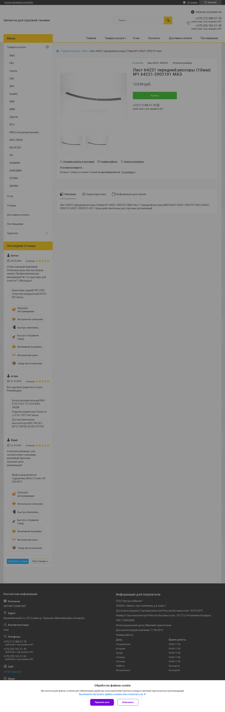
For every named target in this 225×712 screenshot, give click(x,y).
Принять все (102, 702)
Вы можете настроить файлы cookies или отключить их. (111, 694)
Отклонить (128, 702)
